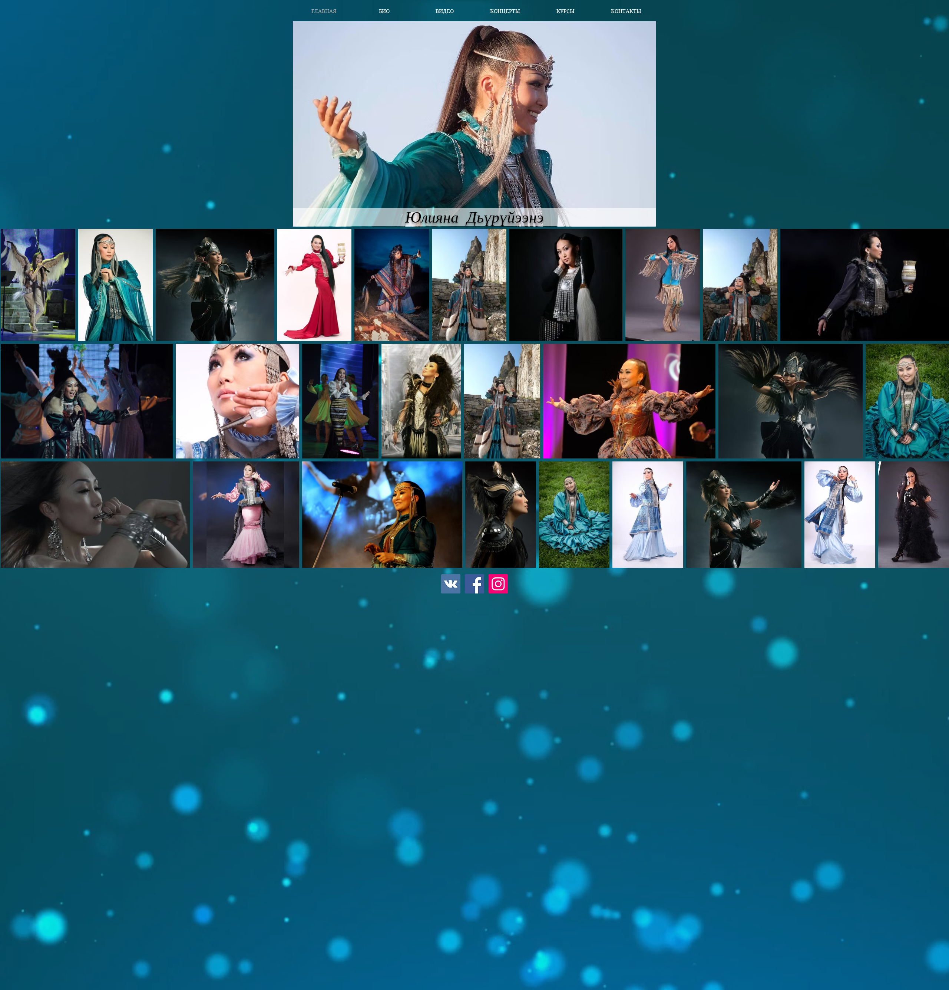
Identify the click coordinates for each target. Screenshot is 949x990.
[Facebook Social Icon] (474, 583)
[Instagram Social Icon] (498, 583)
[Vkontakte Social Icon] (450, 583)
